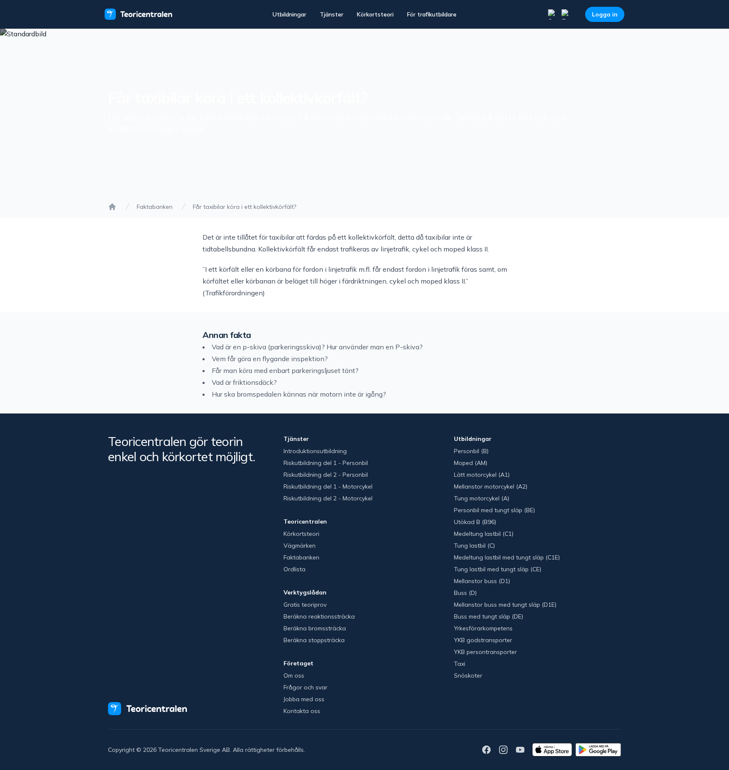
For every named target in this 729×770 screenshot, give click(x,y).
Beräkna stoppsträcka (314, 640)
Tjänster (331, 14)
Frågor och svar (305, 687)
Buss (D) (465, 593)
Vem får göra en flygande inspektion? (270, 358)
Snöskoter (468, 675)
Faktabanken (155, 207)
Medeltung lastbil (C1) (483, 534)
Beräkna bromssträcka (315, 628)
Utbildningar (289, 14)
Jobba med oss (304, 699)
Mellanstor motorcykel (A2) (490, 486)
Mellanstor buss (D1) (482, 581)
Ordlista (294, 569)
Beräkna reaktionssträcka (319, 616)
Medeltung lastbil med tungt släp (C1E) (507, 557)
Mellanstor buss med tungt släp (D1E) (505, 604)
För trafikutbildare (431, 14)
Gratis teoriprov (305, 604)
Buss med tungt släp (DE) (488, 616)
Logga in (605, 14)
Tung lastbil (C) (474, 545)
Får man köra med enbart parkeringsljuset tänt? (285, 370)
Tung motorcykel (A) (481, 498)
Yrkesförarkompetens (483, 628)
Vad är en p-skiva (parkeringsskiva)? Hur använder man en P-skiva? (317, 347)
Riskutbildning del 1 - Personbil (326, 463)
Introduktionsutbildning (315, 451)
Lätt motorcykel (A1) (482, 474)
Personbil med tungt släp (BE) (494, 510)
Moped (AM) (470, 463)
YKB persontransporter (485, 652)
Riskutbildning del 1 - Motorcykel (328, 486)
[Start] (112, 207)
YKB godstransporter (483, 640)
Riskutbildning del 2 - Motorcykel (328, 498)
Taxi (459, 663)
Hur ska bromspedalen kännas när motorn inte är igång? (299, 394)
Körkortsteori (375, 14)
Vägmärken (300, 545)
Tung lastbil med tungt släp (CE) (497, 569)
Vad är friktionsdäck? (244, 382)
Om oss (294, 675)
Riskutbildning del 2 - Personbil (326, 474)
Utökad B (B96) (475, 522)
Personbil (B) (471, 451)
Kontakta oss (302, 711)
